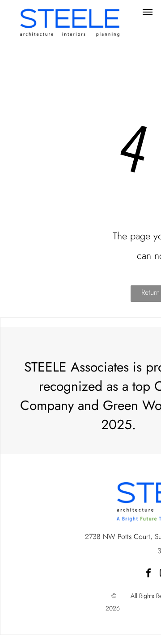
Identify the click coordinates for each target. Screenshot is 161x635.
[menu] (148, 12)
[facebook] (148, 574)
